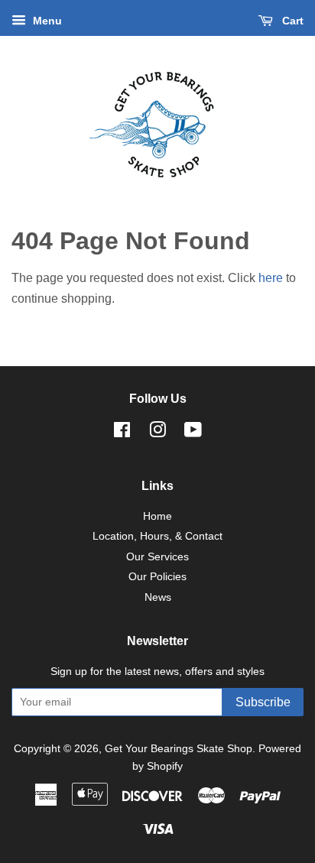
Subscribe (263, 702)
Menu (46, 21)
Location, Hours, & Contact (157, 536)
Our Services (157, 557)
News (158, 597)
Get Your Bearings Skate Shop (178, 748)
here (270, 277)
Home (157, 516)
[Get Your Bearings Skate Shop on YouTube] (193, 433)
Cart (291, 21)
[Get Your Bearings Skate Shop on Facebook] (122, 433)
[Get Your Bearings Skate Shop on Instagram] (157, 433)
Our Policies (157, 576)
